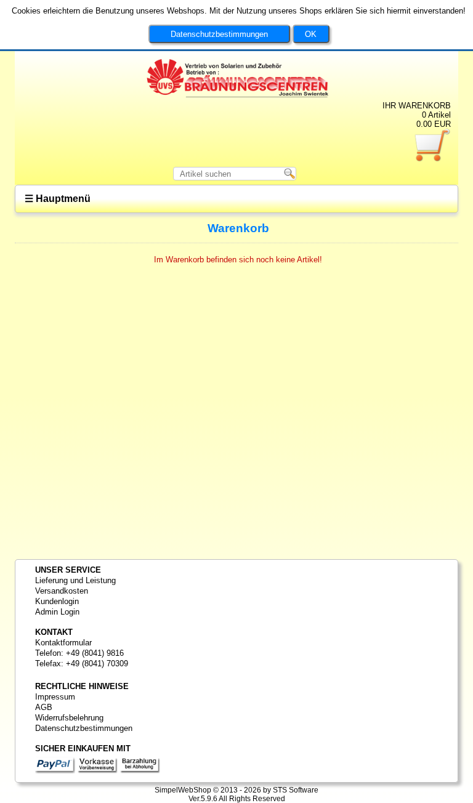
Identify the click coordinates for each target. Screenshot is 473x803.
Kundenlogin (57, 601)
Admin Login (57, 611)
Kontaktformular (63, 642)
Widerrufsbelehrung (69, 717)
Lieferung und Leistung (75, 580)
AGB (43, 707)
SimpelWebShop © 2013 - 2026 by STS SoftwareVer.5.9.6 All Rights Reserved (236, 794)
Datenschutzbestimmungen (219, 34)
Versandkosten (61, 590)
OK (311, 34)
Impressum (55, 696)
